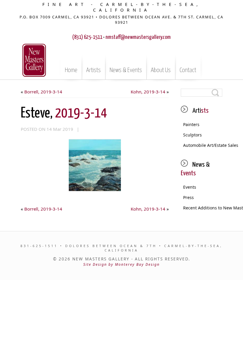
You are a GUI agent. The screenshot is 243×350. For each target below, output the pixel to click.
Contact (188, 70)
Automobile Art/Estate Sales (202, 145)
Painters (191, 124)
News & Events (126, 70)
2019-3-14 (64, 113)
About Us (161, 70)
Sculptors (192, 135)
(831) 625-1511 (87, 37)
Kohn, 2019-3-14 (148, 92)
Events (189, 187)
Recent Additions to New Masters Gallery (202, 208)
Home (71, 70)
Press (188, 197)
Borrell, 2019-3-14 (43, 92)
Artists (93, 70)
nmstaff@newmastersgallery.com (138, 37)
